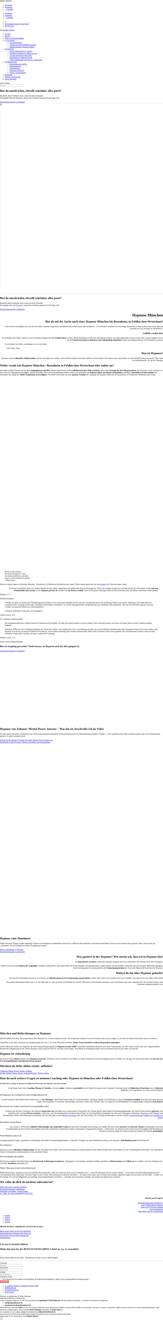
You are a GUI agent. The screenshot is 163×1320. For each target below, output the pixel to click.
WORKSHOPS (11, 62)
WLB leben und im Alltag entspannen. (14, 1236)
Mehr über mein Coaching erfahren (13, 1187)
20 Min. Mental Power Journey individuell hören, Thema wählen (24, 1073)
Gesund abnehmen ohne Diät (21, 56)
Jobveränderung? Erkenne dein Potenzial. (15, 1233)
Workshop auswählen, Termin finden (14, 1191)
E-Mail (2, 1272)
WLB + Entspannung (18, 73)
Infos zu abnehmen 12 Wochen (11, 950)
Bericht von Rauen (69, 1115)
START (8, 34)
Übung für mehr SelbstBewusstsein (23, 45)
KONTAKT (9, 26)
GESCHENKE (10, 79)
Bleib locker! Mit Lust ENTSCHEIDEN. (15, 1231)
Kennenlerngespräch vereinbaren (12, 102)
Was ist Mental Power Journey (21, 51)
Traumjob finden (16, 43)
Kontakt (103, 584)
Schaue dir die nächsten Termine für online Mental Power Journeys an (26, 740)
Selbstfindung (15, 68)
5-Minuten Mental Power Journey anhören (16, 1071)
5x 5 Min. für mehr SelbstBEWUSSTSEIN (16, 1193)
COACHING (10, 41)
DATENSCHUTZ (12, 1290)
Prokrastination (15, 66)
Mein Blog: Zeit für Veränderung (150, 1211)
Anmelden (4, 1281)
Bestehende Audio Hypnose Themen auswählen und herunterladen (25, 742)
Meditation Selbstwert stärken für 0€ (23, 53)
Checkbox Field (6, 1277)
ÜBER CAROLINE (12, 77)
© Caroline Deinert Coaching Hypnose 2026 (22, 1286)
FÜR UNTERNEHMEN (14, 38)
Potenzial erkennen (17, 71)
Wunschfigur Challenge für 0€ (21, 58)
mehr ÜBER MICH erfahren (152, 1205)
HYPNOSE (9, 49)
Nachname (4, 1268)
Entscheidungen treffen (18, 64)
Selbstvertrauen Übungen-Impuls (22, 47)
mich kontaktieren (156, 1209)
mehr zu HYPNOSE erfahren (152, 1207)
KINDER (8, 75)
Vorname (3, 1263)
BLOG (7, 36)
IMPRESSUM (10, 1288)
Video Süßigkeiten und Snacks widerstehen (26, 60)
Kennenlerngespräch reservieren (17, 24)
